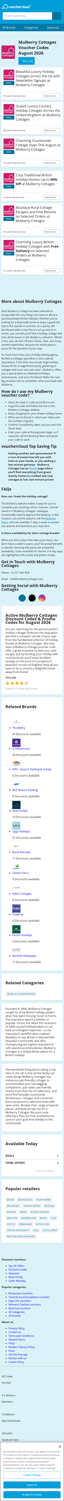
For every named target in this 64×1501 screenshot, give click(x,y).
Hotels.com (42, 1224)
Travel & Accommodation (21, 993)
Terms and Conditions (21, 1335)
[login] (17, 683)
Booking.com (28, 1218)
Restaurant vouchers (21, 1293)
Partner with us (17, 1358)
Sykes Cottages (22, 893)
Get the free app (18, 1354)
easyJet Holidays (40, 1212)
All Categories (17, 1312)
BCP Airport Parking (25, 790)
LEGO (36, 1230)
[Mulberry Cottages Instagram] (42, 598)
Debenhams (25, 1224)
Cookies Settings (32, 1475)
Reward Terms (17, 1339)
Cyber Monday (17, 1280)
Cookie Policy (16, 1362)
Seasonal (53, 27)
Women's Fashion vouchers (25, 1304)
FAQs (12, 1343)
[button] (11, 27)
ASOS (53, 1218)
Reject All (32, 1484)
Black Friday (16, 1277)
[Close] (60, 1446)
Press (12, 1350)
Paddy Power (43, 1199)
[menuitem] (11, 27)
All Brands (15, 1315)
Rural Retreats (21, 852)
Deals (33, 468)
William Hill (13, 1205)
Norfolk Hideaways (24, 956)
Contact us (15, 1332)
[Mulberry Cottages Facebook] (22, 598)
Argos (23, 1212)
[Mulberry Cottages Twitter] (32, 598)
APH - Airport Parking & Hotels (31, 769)
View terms (50, 95)
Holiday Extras (32, 1205)
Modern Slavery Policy (22, 1347)
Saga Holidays (21, 831)
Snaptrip (17, 914)
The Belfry (18, 728)
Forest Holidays (22, 935)
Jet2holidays (25, 1199)
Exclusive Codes (18, 1269)
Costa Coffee (50, 1230)
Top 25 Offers (16, 1265)
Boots (43, 1218)
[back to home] (16, 7)
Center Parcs (20, 873)
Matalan (49, 1205)
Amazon (11, 1212)
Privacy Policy (17, 1328)
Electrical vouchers (19, 1308)
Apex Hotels (20, 811)
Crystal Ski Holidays (18, 1230)
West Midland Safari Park (21, 1236)
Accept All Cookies (32, 1494)
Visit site (11, 677)
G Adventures (21, 748)
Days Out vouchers (20, 1300)
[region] (32, 1471)
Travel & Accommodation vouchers (29, 1297)
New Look (12, 1218)
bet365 (10, 1199)
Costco (11, 1224)
